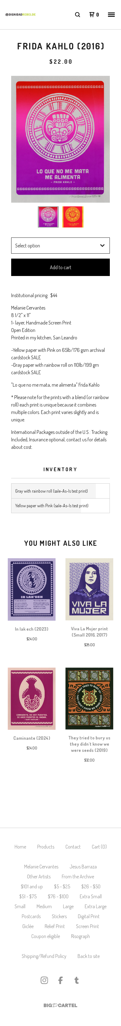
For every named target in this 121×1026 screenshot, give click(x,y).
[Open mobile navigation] (111, 15)
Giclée (28, 926)
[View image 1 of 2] (48, 217)
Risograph (80, 936)
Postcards (31, 916)
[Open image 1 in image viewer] (60, 139)
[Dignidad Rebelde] (20, 14)
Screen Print (87, 926)
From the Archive (78, 876)
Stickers (59, 916)
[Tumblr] (76, 980)
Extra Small (91, 896)
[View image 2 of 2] (72, 217)
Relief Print (55, 926)
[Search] (77, 15)
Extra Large (95, 906)
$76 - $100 (58, 896)
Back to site (89, 956)
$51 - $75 (28, 896)
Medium (44, 906)
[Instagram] (44, 980)
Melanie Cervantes (41, 866)
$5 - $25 (62, 886)
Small (20, 906)
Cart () (99, 847)
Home (20, 847)
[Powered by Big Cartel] (60, 1005)
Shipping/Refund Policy (44, 956)
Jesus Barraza (83, 866)
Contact (73, 847)
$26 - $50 (91, 886)
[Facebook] (60, 980)
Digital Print (89, 916)
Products (45, 847)
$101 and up (32, 886)
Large (68, 906)
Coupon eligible (45, 936)
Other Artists (39, 876)
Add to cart (60, 267)
